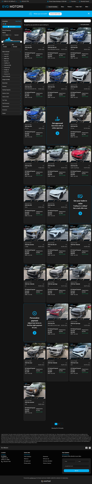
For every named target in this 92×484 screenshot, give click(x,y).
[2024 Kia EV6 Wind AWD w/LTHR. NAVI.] (57, 312)
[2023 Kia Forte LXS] (80, 351)
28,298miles (64, 246)
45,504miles (41, 286)
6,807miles (41, 128)
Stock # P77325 (74, 242)
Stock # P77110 (51, 361)
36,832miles (41, 49)
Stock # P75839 (28, 361)
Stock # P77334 (51, 45)
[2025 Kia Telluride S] (80, 233)
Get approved (27, 461)
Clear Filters (18, 21)
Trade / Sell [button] (79, 6)
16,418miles (64, 49)
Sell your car (46, 458)
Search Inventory (53, 6)
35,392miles (64, 167)
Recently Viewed (85, 1)
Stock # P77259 (51, 242)
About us (26, 458)
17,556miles (41, 167)
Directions (45, 456)
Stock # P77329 (74, 85)
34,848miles (41, 89)
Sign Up (76, 470)
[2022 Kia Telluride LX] (34, 272)
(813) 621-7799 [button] (25, 1)
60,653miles (41, 364)
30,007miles (64, 89)
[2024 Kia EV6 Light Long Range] (80, 154)
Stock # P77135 (51, 203)
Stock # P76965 (74, 361)
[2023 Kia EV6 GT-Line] (80, 36)
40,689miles (64, 364)
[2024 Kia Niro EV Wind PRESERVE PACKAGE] (57, 36)
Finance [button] (70, 6)
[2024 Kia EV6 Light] (34, 154)
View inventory (27, 456)
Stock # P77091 (74, 163)
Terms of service (47, 463)
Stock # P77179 (28, 203)
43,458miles (87, 246)
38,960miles (87, 49)
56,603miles (41, 246)
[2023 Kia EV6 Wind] (34, 36)
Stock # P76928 (28, 163)
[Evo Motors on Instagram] (89, 448)
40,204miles (64, 207)
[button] (10, 1)
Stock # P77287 (51, 321)
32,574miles (87, 167)
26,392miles (64, 325)
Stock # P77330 (51, 85)
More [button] (86, 6)
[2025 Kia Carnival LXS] (34, 390)
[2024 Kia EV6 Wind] (57, 154)
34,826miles (41, 404)
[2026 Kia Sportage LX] (57, 272)
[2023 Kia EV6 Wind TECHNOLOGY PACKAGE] (34, 75)
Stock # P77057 (28, 242)
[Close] (89, 13)
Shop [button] (62, 6)
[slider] (2, 42)
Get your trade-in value (55, 13)
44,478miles (87, 364)
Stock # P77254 (74, 124)
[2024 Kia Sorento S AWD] (34, 233)
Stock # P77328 (28, 124)
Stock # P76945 (74, 321)
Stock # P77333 (51, 163)
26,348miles (87, 89)
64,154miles (87, 128)
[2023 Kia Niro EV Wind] (57, 233)
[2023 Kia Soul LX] (34, 351)
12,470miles (87, 325)
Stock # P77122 (28, 282)
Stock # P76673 (74, 282)
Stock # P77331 (28, 45)
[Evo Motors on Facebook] (86, 448)
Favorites (73, 1)
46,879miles (87, 286)
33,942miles (41, 207)
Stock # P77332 (74, 45)
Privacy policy (27, 463)
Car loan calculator (47, 461)
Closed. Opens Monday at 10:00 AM (57, 1)
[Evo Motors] (12, 6)
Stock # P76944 (51, 282)
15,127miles (64, 286)
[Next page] (61, 424)
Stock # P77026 (28, 400)
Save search (12, 26)
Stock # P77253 (28, 85)
